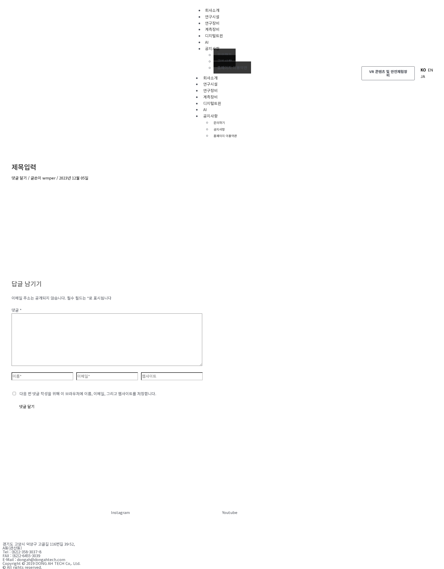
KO (423, 70)
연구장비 (210, 90)
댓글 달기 (19, 177)
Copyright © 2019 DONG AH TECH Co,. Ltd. (41, 563)
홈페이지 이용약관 (232, 67)
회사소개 (210, 77)
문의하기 (224, 54)
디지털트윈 (214, 35)
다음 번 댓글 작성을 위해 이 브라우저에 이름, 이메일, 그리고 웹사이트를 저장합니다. (88, 393)
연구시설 (210, 84)
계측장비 (210, 97)
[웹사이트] (172, 377)
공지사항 (212, 48)
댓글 (17, 310)
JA (423, 76)
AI (205, 109)
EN (430, 70)
